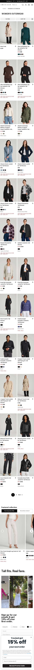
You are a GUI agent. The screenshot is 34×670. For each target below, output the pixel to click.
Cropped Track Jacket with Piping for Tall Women (24, 360)
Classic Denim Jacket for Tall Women (6, 164)
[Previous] (2, 531)
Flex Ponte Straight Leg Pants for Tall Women (10, 552)
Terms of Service (29, 653)
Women (15, 626)
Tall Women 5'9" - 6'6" (22, 1)
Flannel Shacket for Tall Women (23, 204)
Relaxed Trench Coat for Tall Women (23, 399)
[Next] (31, 531)
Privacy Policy (5, 654)
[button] (15, 592)
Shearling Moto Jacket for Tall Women (24, 439)
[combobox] (17, 661)
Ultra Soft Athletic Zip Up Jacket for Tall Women (23, 48)
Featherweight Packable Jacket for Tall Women (23, 320)
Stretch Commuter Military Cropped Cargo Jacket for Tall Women (6, 127)
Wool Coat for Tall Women (5, 319)
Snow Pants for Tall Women (5, 478)
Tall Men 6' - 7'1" (10, 1)
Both (30, 626)
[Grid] (32, 19)
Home (4, 8)
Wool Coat (3, 46)
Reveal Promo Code (17, 666)
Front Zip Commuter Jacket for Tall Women (6, 283)
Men (23, 626)
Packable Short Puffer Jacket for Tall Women (24, 478)
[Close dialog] (31, 637)
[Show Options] (30, 661)
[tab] (9, 511)
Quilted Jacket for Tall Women (24, 243)
